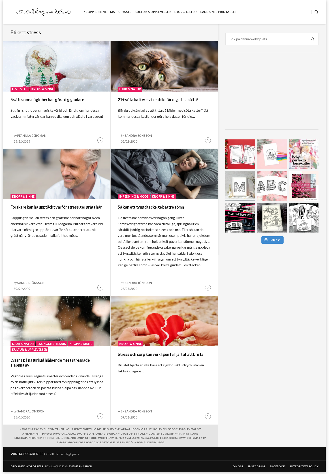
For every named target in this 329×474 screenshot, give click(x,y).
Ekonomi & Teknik (51, 344)
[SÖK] (314, 12)
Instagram (256, 466)
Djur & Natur (185, 12)
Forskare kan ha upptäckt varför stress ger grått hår (56, 207)
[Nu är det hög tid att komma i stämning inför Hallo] (240, 218)
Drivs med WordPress (27, 466)
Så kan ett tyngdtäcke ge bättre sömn (151, 207)
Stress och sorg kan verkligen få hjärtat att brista (160, 354)
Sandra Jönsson (138, 135)
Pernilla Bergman (31, 135)
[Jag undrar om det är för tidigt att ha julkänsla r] (240, 186)
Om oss (238, 466)
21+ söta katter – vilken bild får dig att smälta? (158, 99)
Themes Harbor (80, 466)
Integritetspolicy (304, 466)
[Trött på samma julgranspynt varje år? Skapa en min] (303, 186)
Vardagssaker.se (27, 454)
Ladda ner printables (218, 12)
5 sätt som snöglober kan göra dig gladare (47, 99)
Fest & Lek (20, 89)
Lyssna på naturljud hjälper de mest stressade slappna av (50, 363)
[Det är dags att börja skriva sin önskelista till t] (240, 154)
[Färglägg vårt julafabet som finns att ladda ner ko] (272, 186)
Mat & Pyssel (120, 12)
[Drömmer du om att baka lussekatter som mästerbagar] (303, 154)
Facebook (277, 466)
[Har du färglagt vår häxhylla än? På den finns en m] (272, 218)
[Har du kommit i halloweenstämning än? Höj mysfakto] (303, 218)
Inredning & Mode (133, 196)
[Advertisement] (272, 91)
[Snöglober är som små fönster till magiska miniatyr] (272, 154)
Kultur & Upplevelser (153, 12)
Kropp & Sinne (95, 12)
